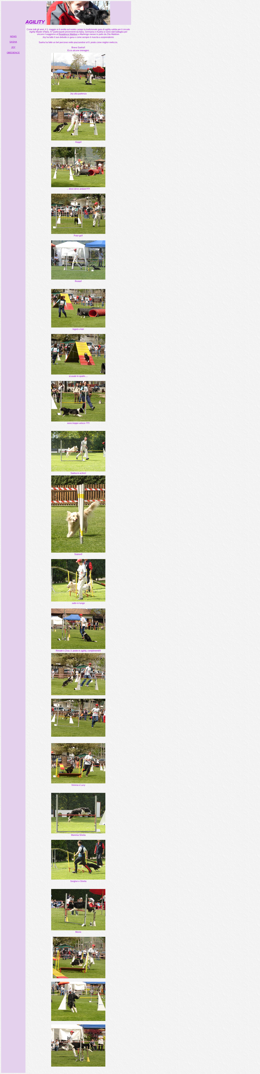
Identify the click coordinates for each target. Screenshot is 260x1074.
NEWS (13, 36)
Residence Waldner (68, 34)
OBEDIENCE (13, 53)
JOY (13, 47)
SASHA (13, 42)
